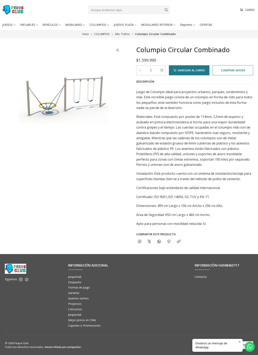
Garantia (73, 293)
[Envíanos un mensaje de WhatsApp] (250, 347)
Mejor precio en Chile (82, 320)
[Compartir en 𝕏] (149, 241)
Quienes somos (78, 298)
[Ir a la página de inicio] (13, 10)
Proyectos (74, 304)
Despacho (74, 282)
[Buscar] (166, 10)
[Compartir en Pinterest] (168, 241)
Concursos (75, 309)
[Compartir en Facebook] (139, 241)
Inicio (85, 34)
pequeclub (74, 277)
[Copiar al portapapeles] (178, 241)
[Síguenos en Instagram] (21, 279)
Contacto (201, 277)
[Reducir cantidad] (139, 70)
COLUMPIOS (102, 34)
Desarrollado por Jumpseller (63, 347)
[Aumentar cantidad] (161, 70)
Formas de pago (79, 287)
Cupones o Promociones (84, 325)
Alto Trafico (122, 34)
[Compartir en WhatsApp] (159, 241)
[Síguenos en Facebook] (27, 279)
